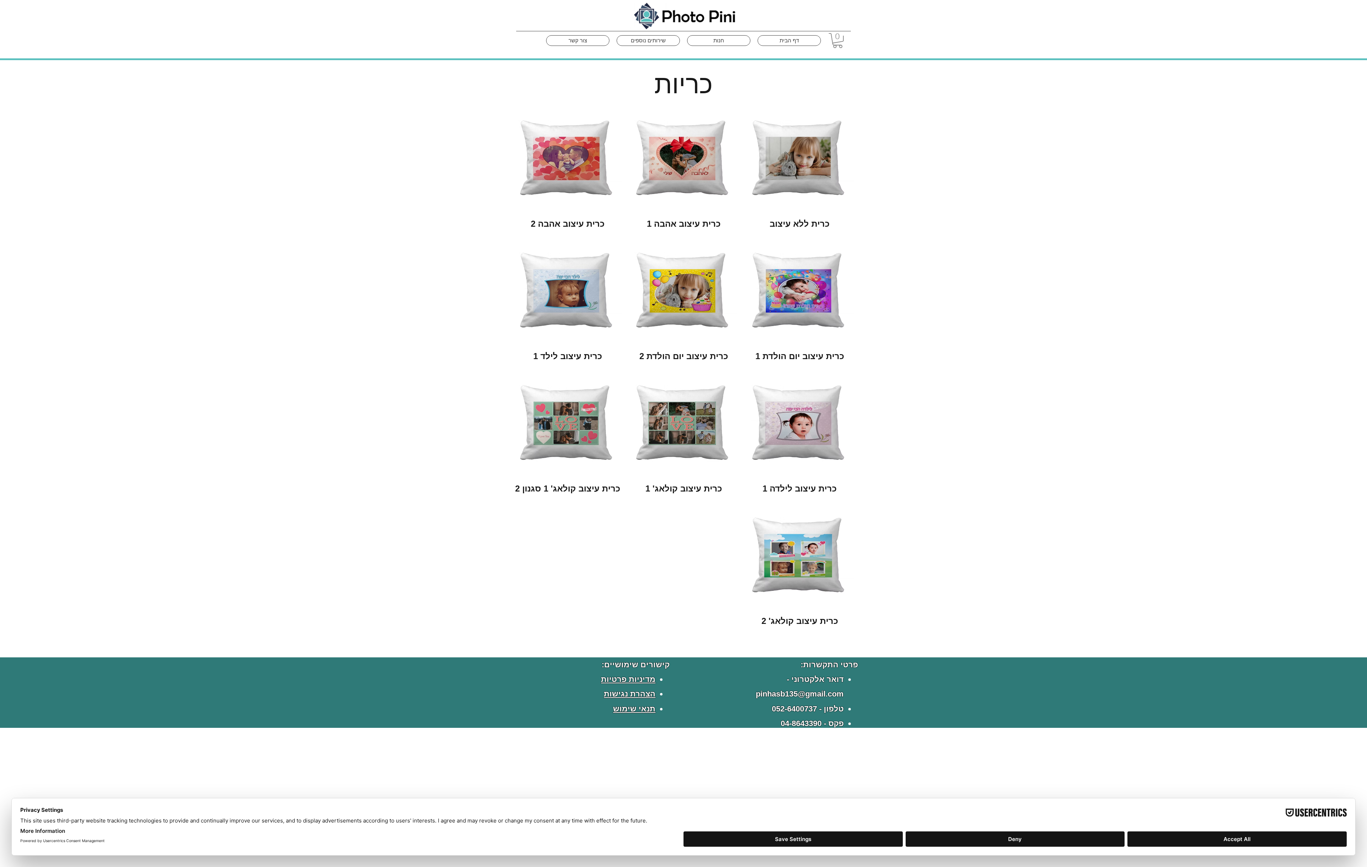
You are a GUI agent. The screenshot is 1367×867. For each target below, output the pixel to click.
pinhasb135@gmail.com (800, 693)
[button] (838, 40)
